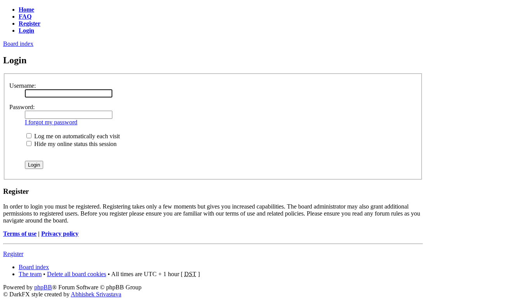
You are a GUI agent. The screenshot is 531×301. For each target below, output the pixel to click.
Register (13, 254)
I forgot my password (51, 122)
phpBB (43, 287)
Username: (22, 85)
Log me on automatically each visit (76, 136)
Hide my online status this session (75, 144)
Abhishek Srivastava (96, 294)
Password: (22, 107)
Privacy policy (60, 233)
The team (30, 274)
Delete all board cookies (76, 274)
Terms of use (20, 233)
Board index (18, 43)
